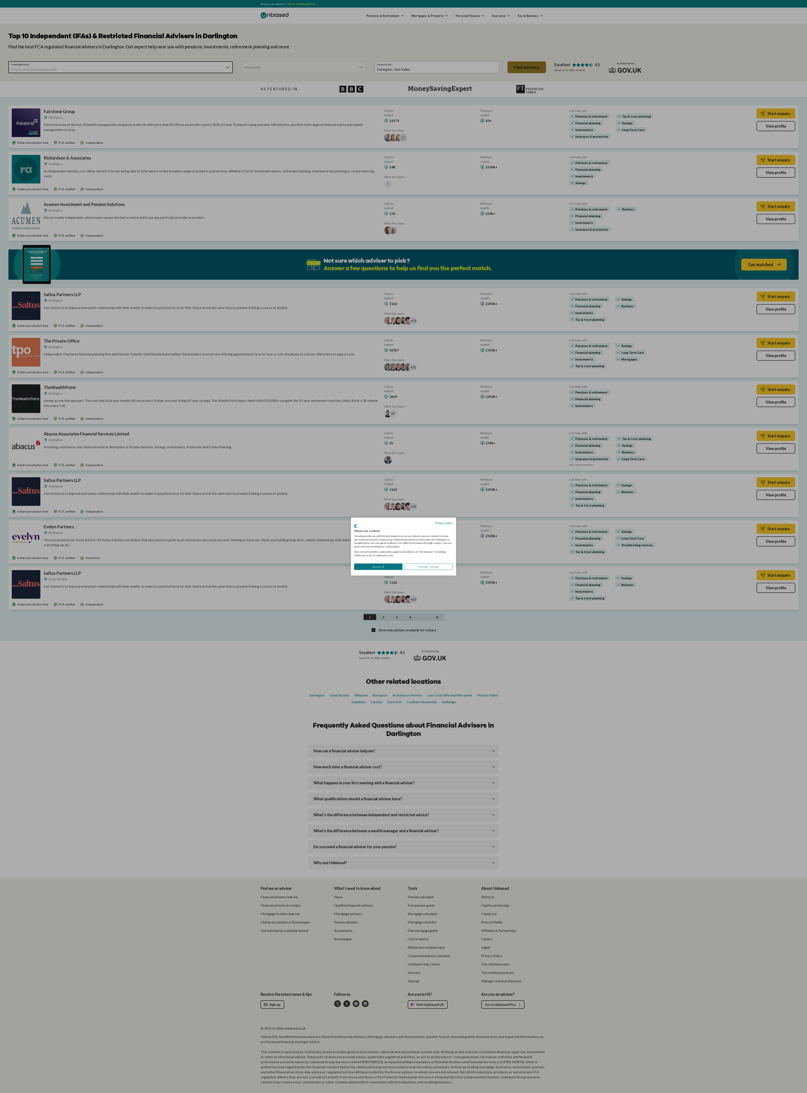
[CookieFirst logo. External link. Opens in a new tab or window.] (355, 526)
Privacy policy (444, 523)
